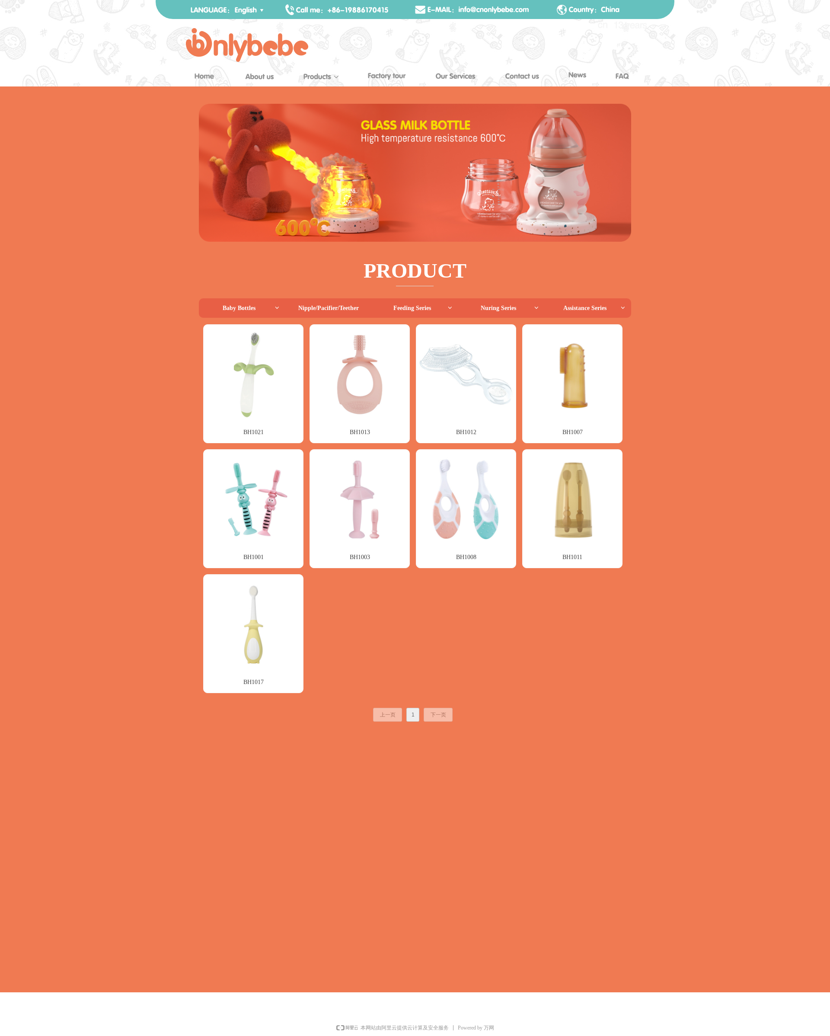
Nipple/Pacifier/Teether (328, 308)
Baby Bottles (251, 308)
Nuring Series (510, 308)
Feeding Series (423, 308)
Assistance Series (594, 308)
